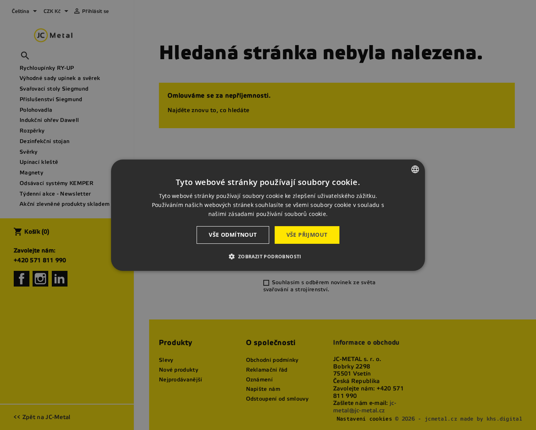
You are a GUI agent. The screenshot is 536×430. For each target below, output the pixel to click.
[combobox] (415, 169)
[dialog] (268, 214)
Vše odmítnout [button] (233, 234)
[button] (268, 256)
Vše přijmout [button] (307, 234)
